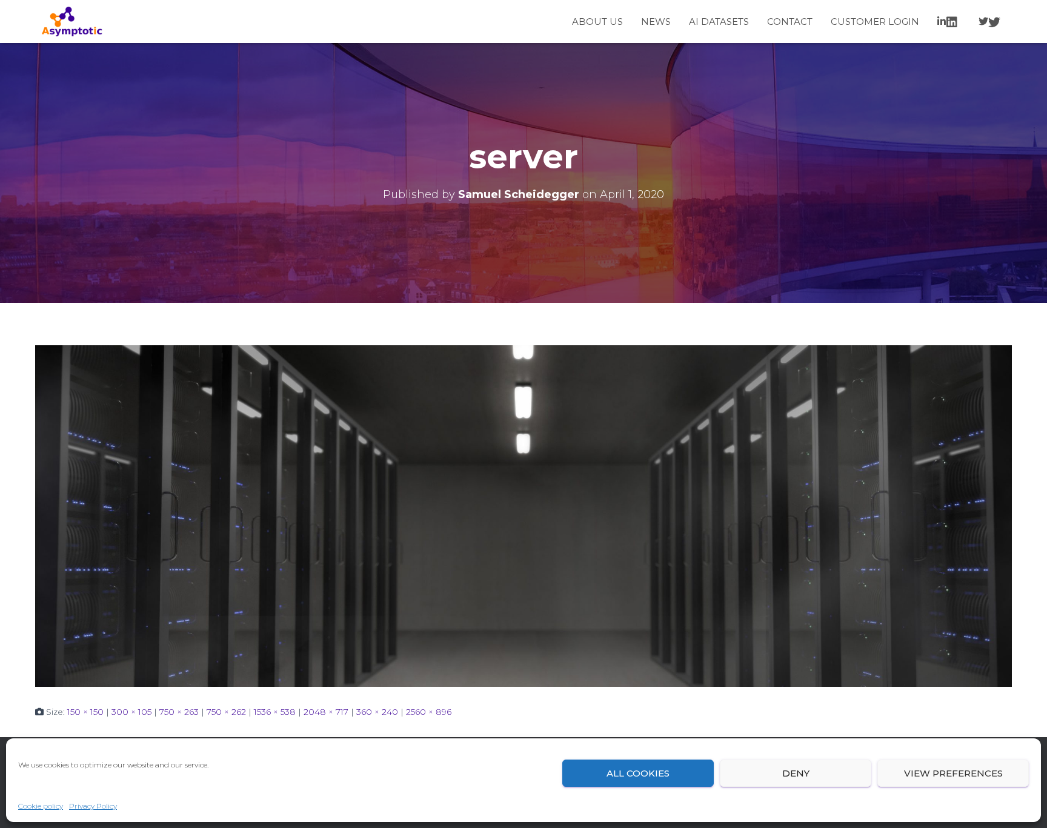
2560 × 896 (428, 711)
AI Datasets (719, 21)
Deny (795, 773)
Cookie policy (40, 805)
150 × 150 (85, 711)
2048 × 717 (326, 711)
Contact (790, 21)
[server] (523, 515)
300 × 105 (131, 711)
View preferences (953, 773)
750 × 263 (179, 711)
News (656, 21)
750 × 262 (226, 711)
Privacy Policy (93, 805)
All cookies (638, 773)
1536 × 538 (275, 711)
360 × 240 (377, 711)
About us (597, 21)
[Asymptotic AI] (72, 22)
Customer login (875, 21)
